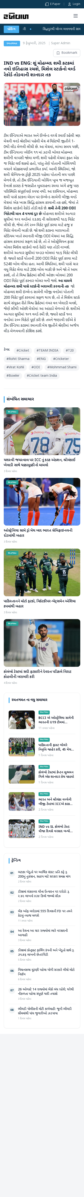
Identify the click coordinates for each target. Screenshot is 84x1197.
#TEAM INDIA (47, 351)
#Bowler (13, 376)
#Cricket (23, 351)
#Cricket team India (42, 376)
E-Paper (55, 4)
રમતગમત (12, 43)
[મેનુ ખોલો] (75, 15)
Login (76, 4)
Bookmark (69, 53)
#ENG (41, 359)
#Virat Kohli (15, 367)
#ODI (36, 367)
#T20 (70, 351)
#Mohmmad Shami (62, 367)
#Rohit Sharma (18, 359)
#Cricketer (61, 359)
